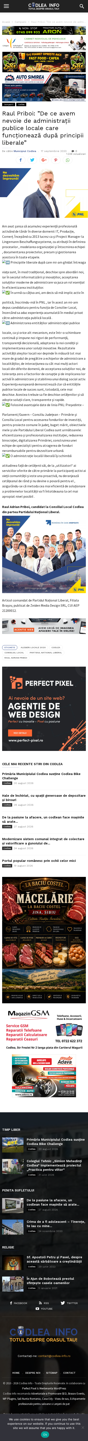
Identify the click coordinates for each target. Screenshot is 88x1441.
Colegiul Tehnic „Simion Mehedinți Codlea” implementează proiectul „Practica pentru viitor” (54, 1165)
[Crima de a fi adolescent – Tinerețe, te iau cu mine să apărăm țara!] (12, 1227)
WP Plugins (9, 1399)
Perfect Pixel (29, 1388)
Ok (45, 1434)
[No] (83, 1427)
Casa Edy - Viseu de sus (55, 1399)
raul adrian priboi (15, 658)
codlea (55, 647)
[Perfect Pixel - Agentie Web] (44, 750)
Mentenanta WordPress (53, 1388)
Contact (69, 1372)
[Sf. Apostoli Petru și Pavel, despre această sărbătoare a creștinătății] (12, 1262)
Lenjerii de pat (62, 1404)
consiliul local (14, 652)
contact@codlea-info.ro (54, 1356)
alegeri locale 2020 (33, 647)
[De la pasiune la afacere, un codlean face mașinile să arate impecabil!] (12, 1205)
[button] (82, 6)
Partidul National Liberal (46, 652)
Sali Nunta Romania (29, 1399)
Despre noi (32, 1372)
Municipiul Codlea (25, 151)
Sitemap (51, 1372)
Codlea (21, 104)
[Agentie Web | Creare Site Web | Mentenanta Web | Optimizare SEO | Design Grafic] (44, 637)
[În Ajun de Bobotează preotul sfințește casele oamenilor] (12, 1284)
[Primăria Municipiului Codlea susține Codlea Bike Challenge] (12, 1144)
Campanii (8, 104)
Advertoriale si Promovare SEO (49, 1393)
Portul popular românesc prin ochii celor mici (39, 861)
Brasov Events (76, 1393)
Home (16, 1372)
